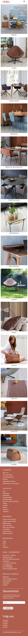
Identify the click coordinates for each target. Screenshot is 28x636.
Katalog (5, 479)
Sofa (4, 491)
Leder (4, 541)
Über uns (5, 472)
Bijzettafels (6, 495)
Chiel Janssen (7, 531)
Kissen (5, 507)
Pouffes (5, 505)
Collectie (7, 488)
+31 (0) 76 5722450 (10, 563)
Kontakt (5, 585)
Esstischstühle (7, 497)
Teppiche (6, 511)
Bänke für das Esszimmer (11, 501)
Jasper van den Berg (9, 521)
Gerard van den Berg (9, 519)
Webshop (6, 577)
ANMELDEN (8, 608)
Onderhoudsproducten (10, 579)
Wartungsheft (7, 581)
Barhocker (6, 493)
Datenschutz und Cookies (11, 483)
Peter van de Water (9, 527)
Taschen (5, 509)
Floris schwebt (7, 525)
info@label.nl (8, 565)
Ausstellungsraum (8, 477)
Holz (4, 545)
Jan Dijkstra (6, 529)
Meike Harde (7, 523)
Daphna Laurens (8, 533)
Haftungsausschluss (9, 481)
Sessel (5, 503)
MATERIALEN (7, 538)
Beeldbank (6, 583)
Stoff (4, 543)
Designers (7, 516)
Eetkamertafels (7, 499)
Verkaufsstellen (7, 475)
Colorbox (5, 547)
